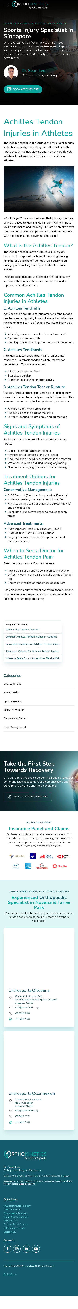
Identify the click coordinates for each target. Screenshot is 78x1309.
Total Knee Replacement (15, 1213)
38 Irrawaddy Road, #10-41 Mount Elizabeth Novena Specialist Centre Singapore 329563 (36, 1000)
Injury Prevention (14, 710)
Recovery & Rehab (15, 718)
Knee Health (11, 692)
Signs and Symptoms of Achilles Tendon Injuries (33, 644)
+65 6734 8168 (22, 1013)
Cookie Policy (10, 1274)
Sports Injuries (12, 701)
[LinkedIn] (26, 1249)
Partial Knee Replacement (16, 1217)
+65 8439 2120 (22, 1019)
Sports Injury (10, 1231)
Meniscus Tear (11, 1220)
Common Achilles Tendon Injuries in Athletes (31, 636)
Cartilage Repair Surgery (16, 1224)
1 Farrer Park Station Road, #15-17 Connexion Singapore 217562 (28, 1103)
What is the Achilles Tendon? (22, 629)
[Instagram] (17, 1249)
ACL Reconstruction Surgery (17, 1205)
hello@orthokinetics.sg (26, 1007)
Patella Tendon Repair (14, 1228)
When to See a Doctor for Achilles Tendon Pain (33, 658)
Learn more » (10, 1189)
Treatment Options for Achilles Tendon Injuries (32, 651)
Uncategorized (13, 684)
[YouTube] (36, 1249)
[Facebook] (7, 1249)
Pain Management (15, 727)
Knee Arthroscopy (12, 1209)
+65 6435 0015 (22, 1116)
